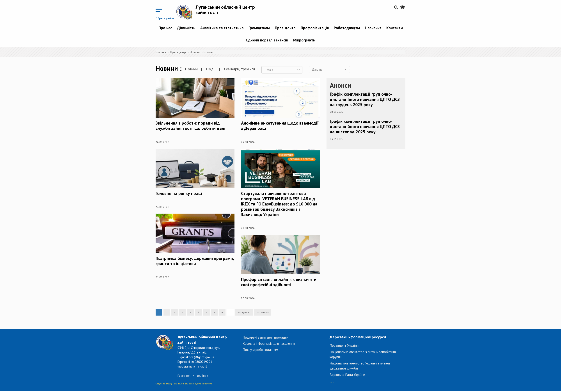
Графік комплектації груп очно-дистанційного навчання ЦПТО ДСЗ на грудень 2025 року (365, 99)
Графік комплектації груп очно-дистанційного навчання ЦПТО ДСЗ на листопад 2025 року (365, 126)
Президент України (344, 345)
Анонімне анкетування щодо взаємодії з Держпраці (280, 125)
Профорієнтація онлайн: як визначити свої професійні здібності (278, 282)
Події (211, 68)
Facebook (184, 376)
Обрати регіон (165, 18)
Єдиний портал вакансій (267, 40)
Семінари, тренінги (239, 68)
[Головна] (186, 12)
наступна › (244, 312)
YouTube (202, 376)
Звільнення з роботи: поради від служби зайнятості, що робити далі (190, 125)
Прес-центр (285, 27)
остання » (263, 312)
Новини (195, 52)
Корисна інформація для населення (269, 343)
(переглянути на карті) (192, 366)
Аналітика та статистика (221, 27)
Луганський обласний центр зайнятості (225, 9)
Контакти (394, 27)
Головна (161, 52)
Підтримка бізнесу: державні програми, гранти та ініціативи (195, 261)
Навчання (373, 27)
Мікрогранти (304, 40)
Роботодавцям (347, 27)
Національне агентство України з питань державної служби (360, 365)
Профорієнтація (315, 27)
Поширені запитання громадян (265, 337)
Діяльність (186, 27)
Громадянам (259, 27)
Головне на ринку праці (179, 193)
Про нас (165, 27)
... (332, 380)
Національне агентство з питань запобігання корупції (363, 354)
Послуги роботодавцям (260, 349)
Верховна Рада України (347, 374)
